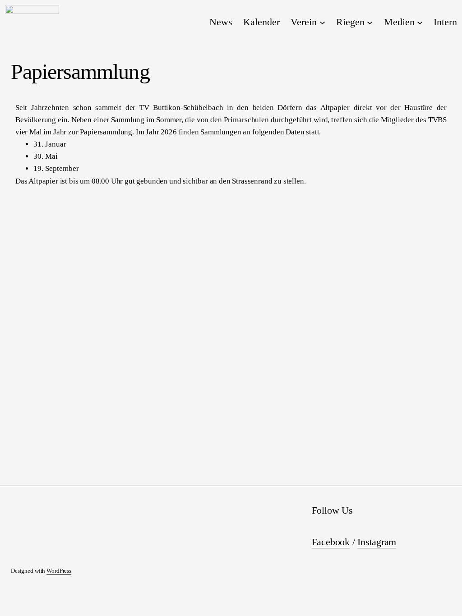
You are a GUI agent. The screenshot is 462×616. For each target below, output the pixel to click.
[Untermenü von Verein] (322, 22)
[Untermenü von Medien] (420, 22)
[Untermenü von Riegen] (370, 22)
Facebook (331, 541)
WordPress (58, 571)
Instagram (376, 541)
